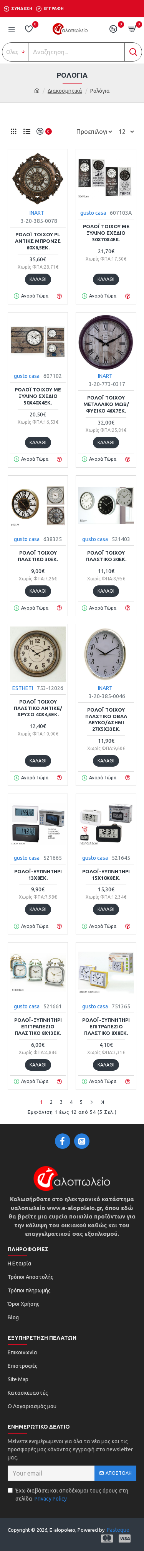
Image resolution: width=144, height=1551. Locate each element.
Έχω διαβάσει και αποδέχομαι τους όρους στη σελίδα (71, 1494)
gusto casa (93, 213)
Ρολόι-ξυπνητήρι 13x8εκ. (38, 875)
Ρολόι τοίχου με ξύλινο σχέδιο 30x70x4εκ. (106, 233)
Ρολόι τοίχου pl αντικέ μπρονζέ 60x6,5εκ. (38, 241)
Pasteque (118, 1530)
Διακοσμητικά (65, 91)
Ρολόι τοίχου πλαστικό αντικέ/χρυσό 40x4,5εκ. (38, 708)
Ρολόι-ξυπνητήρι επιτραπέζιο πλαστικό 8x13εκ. (38, 1026)
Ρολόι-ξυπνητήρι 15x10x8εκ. (106, 875)
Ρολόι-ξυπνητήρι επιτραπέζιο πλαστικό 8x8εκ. (106, 1026)
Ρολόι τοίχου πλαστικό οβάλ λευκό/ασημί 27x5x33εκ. (106, 719)
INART (37, 213)
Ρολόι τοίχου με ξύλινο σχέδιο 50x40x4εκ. (38, 396)
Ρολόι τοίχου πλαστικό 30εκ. (38, 556)
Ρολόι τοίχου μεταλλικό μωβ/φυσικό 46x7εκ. (106, 404)
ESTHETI (22, 688)
